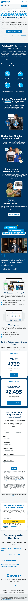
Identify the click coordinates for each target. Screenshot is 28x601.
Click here (23, 35)
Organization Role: (7, 460)
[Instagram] (19, 585)
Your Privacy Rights (20, 590)
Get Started (3, 579)
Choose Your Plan (14, 214)
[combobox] (14, 456)
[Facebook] (8, 585)
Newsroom (24, 579)
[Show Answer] (25, 549)
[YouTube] (16, 585)
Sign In (23, 1)
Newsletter (18, 579)
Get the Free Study (14, 521)
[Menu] (26, 1)
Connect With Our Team (14, 31)
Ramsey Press (12, 581)
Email (4, 436)
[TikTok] (12, 585)
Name (4, 430)
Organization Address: (8, 454)
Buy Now (24, 5)
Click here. (14, 495)
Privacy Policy (17, 479)
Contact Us (13, 579)
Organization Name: (8, 448)
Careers (8, 579)
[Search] (19, 1)
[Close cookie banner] (26, 596)
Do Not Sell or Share (8, 592)
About (17, 581)
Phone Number (6, 442)
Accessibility (21, 592)
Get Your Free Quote (14, 402)
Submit (14, 468)
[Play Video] (14, 245)
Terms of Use (5, 526)
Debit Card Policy (6, 590)
